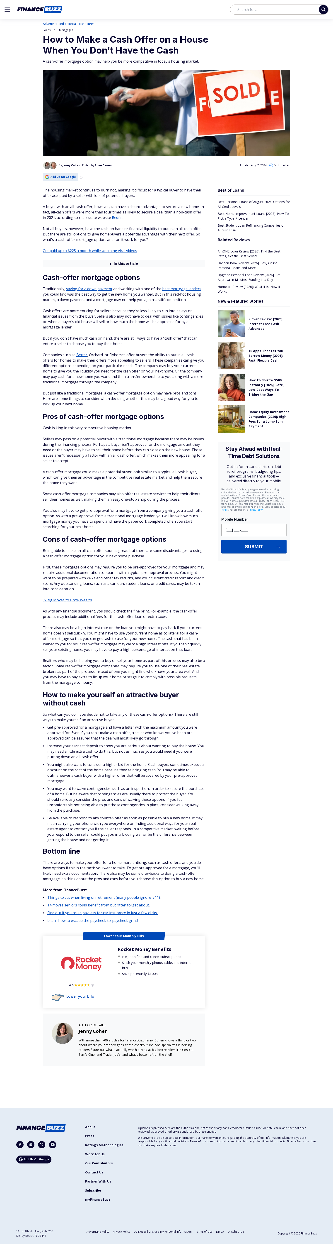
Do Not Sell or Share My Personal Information (163, 1232)
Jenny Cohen (93, 1031)
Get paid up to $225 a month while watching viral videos (90, 250)
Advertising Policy (98, 1232)
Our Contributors (99, 1163)
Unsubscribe (236, 1232)
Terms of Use (203, 1232)
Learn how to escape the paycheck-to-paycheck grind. (92, 920)
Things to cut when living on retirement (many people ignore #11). (104, 897)
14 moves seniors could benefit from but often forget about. (98, 905)
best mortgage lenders (181, 288)
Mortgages (66, 30)
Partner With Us (98, 1181)
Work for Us (95, 1154)
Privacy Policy (121, 1232)
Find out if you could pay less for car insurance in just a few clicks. (102, 912)
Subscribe (93, 1190)
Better (81, 354)
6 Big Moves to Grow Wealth (67, 600)
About (90, 1127)
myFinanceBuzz (97, 1199)
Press (89, 1136)
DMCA (220, 1232)
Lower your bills (80, 996)
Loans (47, 30)
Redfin (117, 217)
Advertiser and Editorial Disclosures (68, 24)
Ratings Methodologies (104, 1145)
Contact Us (94, 1172)
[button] (7, 9)
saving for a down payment (89, 288)
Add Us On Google (63, 177)
